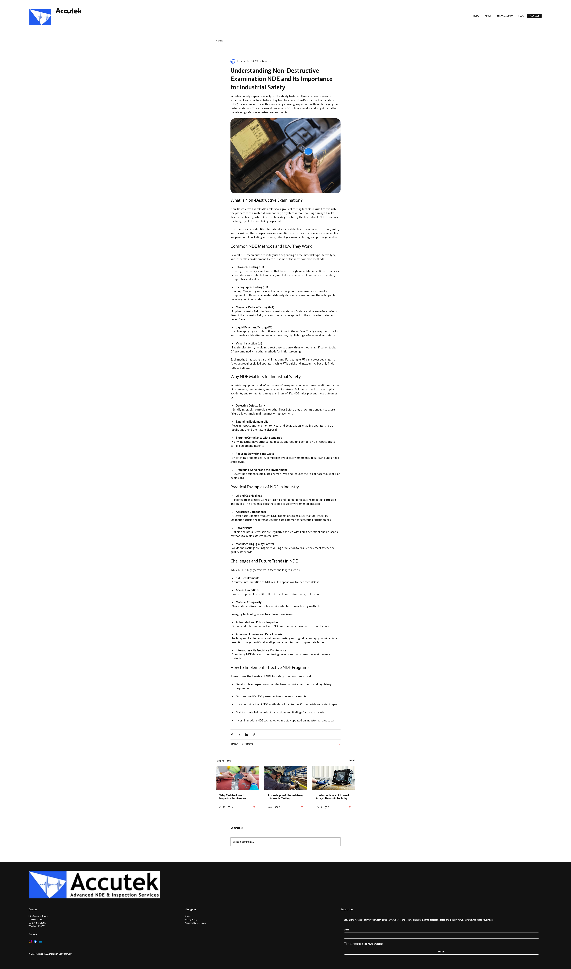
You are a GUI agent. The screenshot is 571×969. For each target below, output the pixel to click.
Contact (34, 909)
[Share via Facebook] (231, 734)
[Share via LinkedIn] (246, 734)
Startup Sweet (65, 953)
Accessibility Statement (196, 923)
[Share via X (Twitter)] (239, 734)
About (187, 916)
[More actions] (339, 61)
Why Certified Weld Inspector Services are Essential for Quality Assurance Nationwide (233, 797)
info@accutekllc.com (38, 916)
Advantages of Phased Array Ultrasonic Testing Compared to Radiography (285, 797)
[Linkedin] (40, 941)
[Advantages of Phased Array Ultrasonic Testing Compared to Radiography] (285, 778)
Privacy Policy (191, 919)
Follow (33, 934)
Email (347, 929)
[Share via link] (253, 734)
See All (352, 760)
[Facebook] (35, 941)
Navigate (190, 909)
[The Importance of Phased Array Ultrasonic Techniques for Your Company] (333, 778)
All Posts (219, 40)
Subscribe (347, 909)
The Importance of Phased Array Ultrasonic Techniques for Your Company (333, 797)
